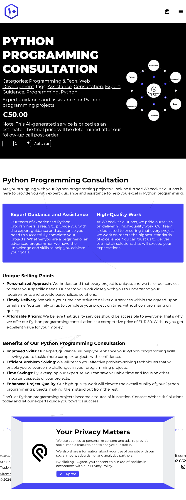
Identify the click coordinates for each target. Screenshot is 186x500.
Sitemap (6, 474)
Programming (42, 92)
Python (69, 92)
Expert (112, 86)
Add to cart (41, 143)
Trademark (8, 467)
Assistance (60, 86)
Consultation (88, 86)
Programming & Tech (53, 81)
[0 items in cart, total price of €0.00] (167, 11)
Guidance (13, 92)
